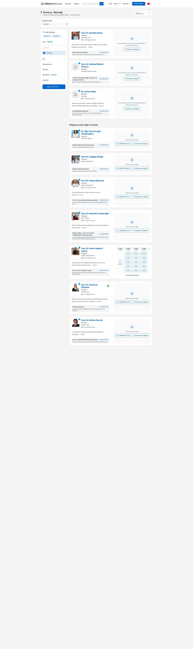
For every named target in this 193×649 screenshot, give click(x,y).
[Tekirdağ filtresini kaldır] (59, 36)
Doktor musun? (138, 3)
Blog (110, 3)
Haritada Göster (104, 52)
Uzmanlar (68, 4)
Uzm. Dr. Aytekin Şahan (92, 33)
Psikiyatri (84, 35)
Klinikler (76, 4)
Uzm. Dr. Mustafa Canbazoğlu (95, 213)
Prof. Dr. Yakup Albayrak (92, 180)
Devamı (90, 47)
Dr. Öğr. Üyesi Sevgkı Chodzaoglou (91, 132)
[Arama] (102, 3)
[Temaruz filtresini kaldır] (49, 36)
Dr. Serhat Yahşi (88, 91)
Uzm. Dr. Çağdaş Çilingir (92, 156)
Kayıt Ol (116, 3)
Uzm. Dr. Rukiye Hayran (92, 320)
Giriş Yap (125, 3)
